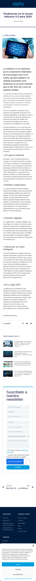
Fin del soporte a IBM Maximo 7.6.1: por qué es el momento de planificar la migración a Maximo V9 (23, 374)
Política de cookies (9, 578)
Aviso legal (29, 578)
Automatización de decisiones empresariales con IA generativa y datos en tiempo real (23, 354)
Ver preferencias (18, 574)
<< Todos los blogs (8, 35)
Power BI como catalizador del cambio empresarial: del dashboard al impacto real (22, 363)
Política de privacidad (20, 578)
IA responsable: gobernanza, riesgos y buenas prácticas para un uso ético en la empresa (23, 344)
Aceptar (18, 564)
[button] (33, 546)
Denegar (18, 569)
